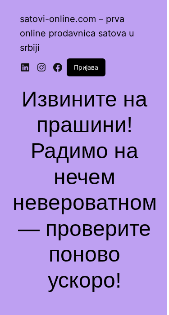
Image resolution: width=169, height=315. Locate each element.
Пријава (86, 67)
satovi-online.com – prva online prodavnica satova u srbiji (77, 33)
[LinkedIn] (25, 67)
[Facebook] (57, 67)
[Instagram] (41, 67)
